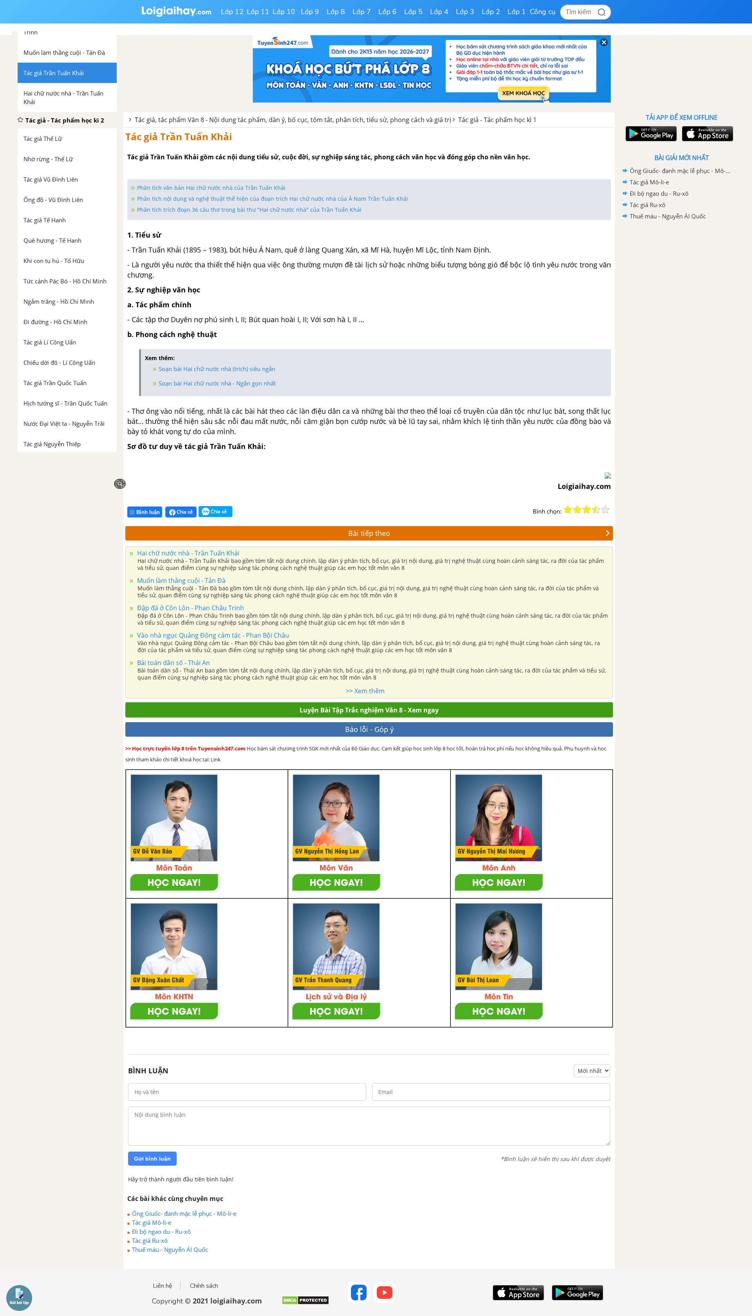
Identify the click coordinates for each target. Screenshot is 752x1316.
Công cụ (542, 11)
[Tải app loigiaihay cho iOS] (706, 133)
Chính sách (204, 1286)
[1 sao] (568, 509)
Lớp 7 (361, 11)
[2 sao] (577, 509)
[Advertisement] (681, 346)
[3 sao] (586, 509)
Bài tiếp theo (369, 533)
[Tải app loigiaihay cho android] (650, 133)
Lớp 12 (232, 11)
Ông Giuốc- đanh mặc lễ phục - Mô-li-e (184, 1213)
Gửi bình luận (152, 1159)
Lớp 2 (491, 11)
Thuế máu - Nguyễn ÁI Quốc (170, 1249)
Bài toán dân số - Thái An (173, 662)
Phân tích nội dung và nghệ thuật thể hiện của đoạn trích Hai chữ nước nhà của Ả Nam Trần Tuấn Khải (272, 198)
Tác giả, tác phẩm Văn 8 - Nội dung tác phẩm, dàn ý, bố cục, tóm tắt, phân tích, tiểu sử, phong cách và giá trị (293, 119)
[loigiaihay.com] (176, 15)
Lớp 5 (413, 11)
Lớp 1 (517, 11)
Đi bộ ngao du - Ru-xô (161, 1231)
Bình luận (148, 512)
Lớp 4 (439, 11)
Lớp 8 (336, 11)
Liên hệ (162, 1286)
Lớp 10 (284, 11)
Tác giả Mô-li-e (151, 1222)
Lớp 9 (310, 11)
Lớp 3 (465, 11)
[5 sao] (605, 509)
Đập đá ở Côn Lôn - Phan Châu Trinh (190, 608)
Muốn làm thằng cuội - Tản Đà (181, 580)
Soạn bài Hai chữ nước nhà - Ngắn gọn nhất (217, 383)
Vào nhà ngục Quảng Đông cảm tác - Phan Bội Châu (212, 635)
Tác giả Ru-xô (150, 1240)
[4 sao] (596, 509)
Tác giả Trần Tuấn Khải (178, 136)
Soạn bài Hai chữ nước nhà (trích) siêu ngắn (217, 369)
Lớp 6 (387, 11)
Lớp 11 (258, 11)
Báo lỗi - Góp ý (369, 729)
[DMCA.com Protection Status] (305, 1303)
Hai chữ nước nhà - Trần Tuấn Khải (187, 553)
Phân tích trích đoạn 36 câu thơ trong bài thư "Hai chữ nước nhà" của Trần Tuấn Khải (249, 209)
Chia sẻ (184, 511)
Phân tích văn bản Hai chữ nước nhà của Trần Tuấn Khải (211, 187)
